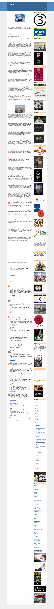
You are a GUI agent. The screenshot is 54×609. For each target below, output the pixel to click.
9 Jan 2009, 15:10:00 (12, 348)
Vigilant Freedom (36, 511)
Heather (11, 299)
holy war (13, 262)
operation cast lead (20, 262)
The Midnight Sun (36, 530)
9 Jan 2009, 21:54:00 (12, 381)
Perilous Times (36, 533)
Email (35, 370)
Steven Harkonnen (37, 543)
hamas (10, 262)
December (37, 425)
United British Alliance (37, 500)
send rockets (19, 195)
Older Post (30, 418)
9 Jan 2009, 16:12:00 (12, 360)
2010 (36, 421)
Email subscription (37, 372)
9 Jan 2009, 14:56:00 (12, 325)
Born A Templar (36, 486)
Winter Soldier (36, 489)
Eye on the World (36, 381)
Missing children (36, 504)
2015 (36, 413)
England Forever (36, 501)
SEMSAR (35, 496)
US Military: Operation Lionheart (40, 432)
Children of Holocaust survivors (38, 529)
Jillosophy (35, 519)
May (36, 458)
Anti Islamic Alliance (37, 515)
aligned (24, 80)
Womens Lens (36, 536)
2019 (36, 407)
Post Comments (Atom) (15, 420)
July (36, 455)
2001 (36, 468)
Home (20, 418)
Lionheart (11, 4)
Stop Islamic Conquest (37, 540)
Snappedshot (36, 544)
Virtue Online (36, 493)
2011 (36, 419)
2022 (36, 402)
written (16, 46)
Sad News (37, 436)
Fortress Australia (36, 548)
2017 (36, 410)
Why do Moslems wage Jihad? (40, 442)
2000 (36, 470)
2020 (36, 405)
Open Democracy (36, 532)
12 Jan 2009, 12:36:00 (13, 400)
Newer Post (9, 418)
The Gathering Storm (37, 514)
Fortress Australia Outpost (38, 551)
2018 (36, 408)
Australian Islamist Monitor (38, 550)
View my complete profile (38, 355)
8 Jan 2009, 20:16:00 (12, 293)
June (37, 457)
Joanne (11, 284)
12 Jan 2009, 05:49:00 (13, 391)
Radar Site (35, 485)
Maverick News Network (37, 510)
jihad (17, 262)
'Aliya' (22, 148)
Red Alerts (35, 518)
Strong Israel (36, 525)
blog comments (37, 376)
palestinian (25, 262)
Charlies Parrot (36, 490)
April (36, 460)
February (37, 463)
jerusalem (15, 262)
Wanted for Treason (37, 503)
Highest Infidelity (36, 539)
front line (16, 229)
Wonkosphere (36, 522)
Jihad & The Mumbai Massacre (40, 428)
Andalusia (28, 38)
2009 (36, 422)
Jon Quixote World (37, 508)
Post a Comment (10, 417)
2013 (36, 416)
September (37, 452)
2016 (36, 411)
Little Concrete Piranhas (37, 537)
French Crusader (36, 497)
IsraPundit (35, 526)
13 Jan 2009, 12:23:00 (13, 415)
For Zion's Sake (36, 507)
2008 (36, 424)
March (37, 461)
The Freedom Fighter (37, 521)
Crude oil (35, 492)
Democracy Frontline (37, 547)
